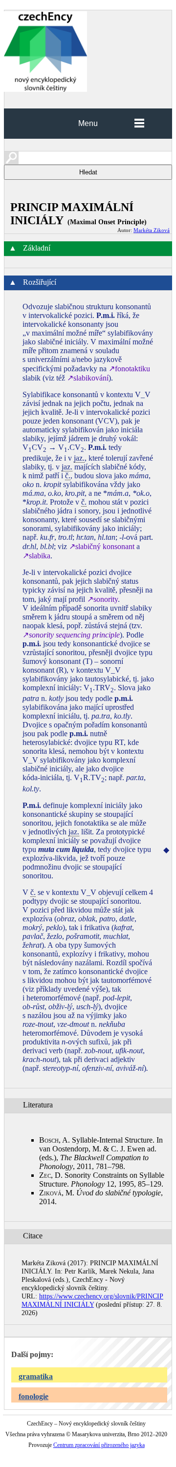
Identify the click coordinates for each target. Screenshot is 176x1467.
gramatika (36, 1376)
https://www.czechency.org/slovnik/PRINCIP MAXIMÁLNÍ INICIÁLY (92, 1300)
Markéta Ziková (151, 230)
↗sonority (102, 599)
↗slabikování (88, 378)
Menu (88, 123)
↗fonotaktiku (129, 368)
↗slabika (36, 556)
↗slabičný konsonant (101, 546)
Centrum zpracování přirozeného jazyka (99, 1445)
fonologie (33, 1396)
